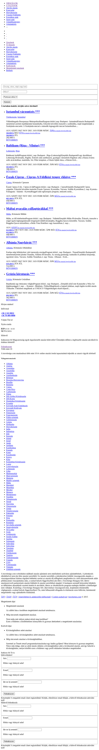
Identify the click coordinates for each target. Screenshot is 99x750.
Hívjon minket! (7, 304)
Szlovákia (10, 544)
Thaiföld (9, 551)
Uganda (9, 560)
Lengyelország (12, 466)
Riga (18, 151)
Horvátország (11, 12)
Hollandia (10, 424)
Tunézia (9, 555)
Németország (11, 499)
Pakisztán (10, 513)
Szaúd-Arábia (11, 536)
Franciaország (12, 415)
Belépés (9, 70)
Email (5, 670)
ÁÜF (15, 597)
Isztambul (21, 117)
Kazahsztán (11, 455)
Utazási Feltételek (13, 15)
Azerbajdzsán (11, 375)
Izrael (8, 441)
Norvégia (10, 504)
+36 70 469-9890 (8, 315)
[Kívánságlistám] (6, 33)
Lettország (10, 151)
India (8, 429)
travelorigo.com (74, 597)
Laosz (8, 464)
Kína (8, 459)
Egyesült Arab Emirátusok (17, 406)
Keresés (7, 102)
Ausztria (9, 373)
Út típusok (10, 45)
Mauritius (10, 487)
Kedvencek (10, 66)
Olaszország (11, 506)
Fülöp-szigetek (12, 417)
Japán (8, 443)
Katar (8, 452)
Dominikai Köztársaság (15, 401)
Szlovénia (10, 546)
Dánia (8, 394)
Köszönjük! (6, 698)
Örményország (12, 511)
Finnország (10, 413)
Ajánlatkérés (11, 24)
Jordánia (9, 445)
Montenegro (11, 494)
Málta (8, 214)
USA (8, 562)
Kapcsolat (10, 10)
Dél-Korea (10, 399)
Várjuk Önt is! (7, 320)
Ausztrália (10, 371)
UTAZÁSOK (12, 5)
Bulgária (9, 385)
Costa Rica (10, 389)
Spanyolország (12, 527)
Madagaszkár (11, 473)
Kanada (9, 450)
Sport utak (10, 19)
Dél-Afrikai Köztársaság (16, 396)
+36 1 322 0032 (7, 313)
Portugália (10, 520)
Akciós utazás (12, 8)
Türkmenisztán (12, 558)
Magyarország (12, 476)
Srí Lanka (10, 529)
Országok (10, 42)
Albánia (9, 248)
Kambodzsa (11, 448)
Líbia (8, 471)
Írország (9, 436)
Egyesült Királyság (14, 408)
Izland (8, 438)
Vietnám (9, 567)
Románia (10, 522)
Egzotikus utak (12, 17)
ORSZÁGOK (12, 3)
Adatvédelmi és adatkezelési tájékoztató (34, 597)
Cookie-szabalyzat (59, 597)
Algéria (9, 366)
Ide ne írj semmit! (10, 682)
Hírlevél (4, 335)
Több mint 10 (6, 349)
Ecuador (9, 403)
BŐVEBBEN (12, 140)
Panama (9, 515)
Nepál (8, 501)
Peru (8, 518)
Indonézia (10, 431)
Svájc (8, 532)
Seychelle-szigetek (13, 525)
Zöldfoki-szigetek (13, 569)
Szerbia (9, 539)
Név (5, 658)
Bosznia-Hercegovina (15, 380)
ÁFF (3, 597)
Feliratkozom (6, 347)
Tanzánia (10, 548)
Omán (8, 508)
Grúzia (9, 279)
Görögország (11, 420)
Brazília (9, 382)
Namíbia (9, 497)
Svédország (11, 534)
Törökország (11, 117)
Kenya (9, 457)
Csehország (11, 392)
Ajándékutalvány (13, 22)
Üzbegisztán (11, 565)
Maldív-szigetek (12, 480)
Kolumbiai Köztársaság (15, 462)
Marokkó (10, 485)
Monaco (9, 492)
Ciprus (9, 182)
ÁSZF (8, 597)
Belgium (9, 378)
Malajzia (9, 478)
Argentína (10, 368)
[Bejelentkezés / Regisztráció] (6, 38)
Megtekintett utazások (15, 68)
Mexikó (9, 490)
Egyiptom (10, 410)
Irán (7, 434)
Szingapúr (10, 541)
